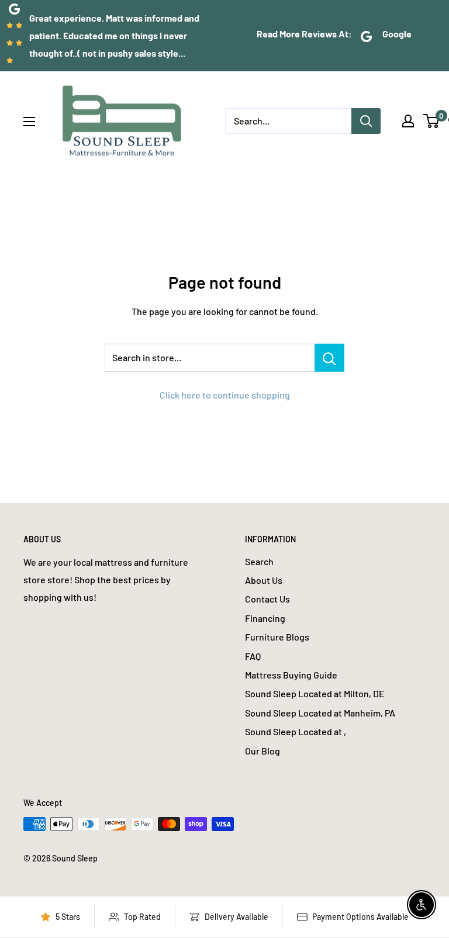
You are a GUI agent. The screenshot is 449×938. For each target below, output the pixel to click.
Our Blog (262, 750)
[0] (431, 121)
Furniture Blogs (277, 636)
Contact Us (267, 598)
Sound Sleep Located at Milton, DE (315, 693)
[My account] (408, 121)
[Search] (366, 121)
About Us (263, 580)
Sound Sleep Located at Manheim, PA (320, 712)
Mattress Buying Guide (291, 674)
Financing (265, 618)
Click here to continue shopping (225, 394)
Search (259, 561)
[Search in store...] (329, 358)
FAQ (253, 656)
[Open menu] (29, 121)
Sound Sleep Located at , (295, 731)
